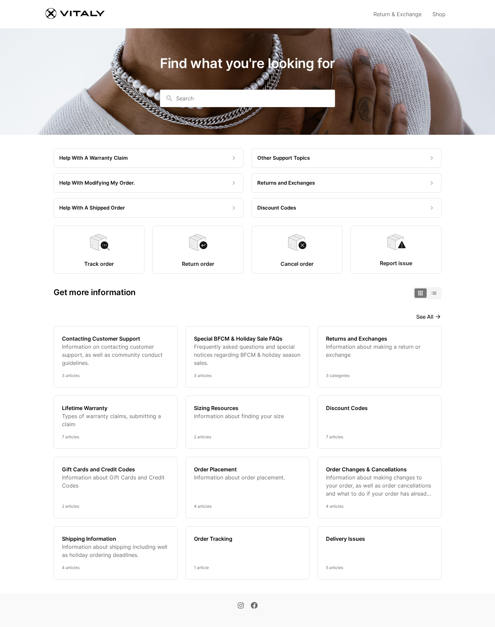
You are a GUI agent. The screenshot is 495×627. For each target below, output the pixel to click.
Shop (439, 14)
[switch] (427, 293)
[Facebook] (254, 606)
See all (424, 316)
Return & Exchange (397, 14)
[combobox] (247, 98)
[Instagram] (241, 606)
